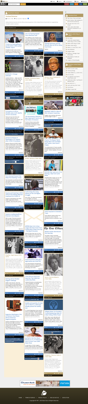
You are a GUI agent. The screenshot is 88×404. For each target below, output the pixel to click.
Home (53, 1)
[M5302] (74, 11)
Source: (8, 58)
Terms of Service (30, 397)
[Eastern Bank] (45, 383)
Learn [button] (59, 1)
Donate (85, 4)
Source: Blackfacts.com (11, 27)
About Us (85, 1)
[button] (7, 402)
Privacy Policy (42, 397)
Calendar (67, 4)
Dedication (65, 397)
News (80, 4)
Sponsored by (34, 102)
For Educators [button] (68, 1)
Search (23, 4)
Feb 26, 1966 (10, 18)
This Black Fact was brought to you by (17, 30)
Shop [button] (77, 1)
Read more (21, 53)
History (71, 4)
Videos (76, 4)
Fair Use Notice (54, 397)
